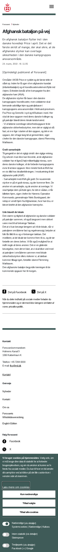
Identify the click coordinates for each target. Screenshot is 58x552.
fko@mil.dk (15, 365)
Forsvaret (6, 24)
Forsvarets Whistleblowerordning (13, 415)
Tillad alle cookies (29, 512)
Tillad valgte (29, 503)
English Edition (9, 423)
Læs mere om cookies (15, 487)
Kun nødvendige (29, 494)
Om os (5, 407)
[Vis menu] (51, 7)
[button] (30, 521)
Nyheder (16, 24)
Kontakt (6, 374)
